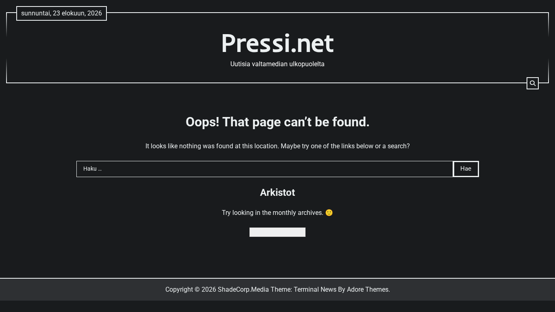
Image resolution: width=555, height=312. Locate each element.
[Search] (533, 83)
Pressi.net (277, 42)
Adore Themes (367, 289)
